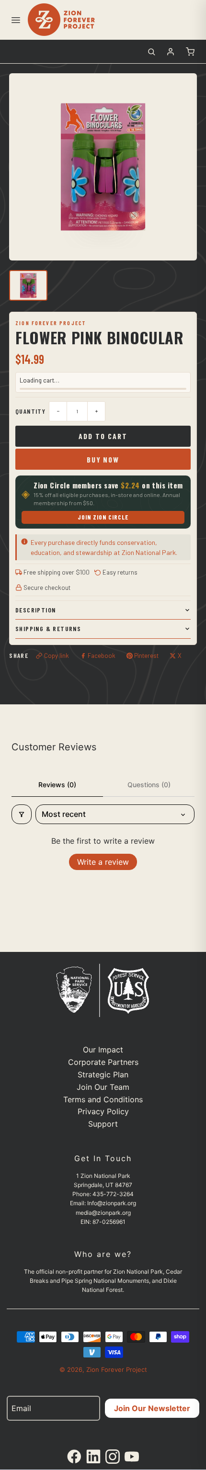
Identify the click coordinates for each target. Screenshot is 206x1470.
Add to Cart (103, 436)
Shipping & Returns (48, 628)
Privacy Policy (103, 1111)
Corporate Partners (103, 1062)
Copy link (56, 655)
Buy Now (103, 459)
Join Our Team (103, 1087)
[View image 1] (28, 285)
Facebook (101, 655)
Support (103, 1124)
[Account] (170, 52)
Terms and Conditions (103, 1099)
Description (35, 610)
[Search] (151, 52)
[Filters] (21, 814)
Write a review (103, 862)
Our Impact (103, 1049)
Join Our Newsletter (152, 1408)
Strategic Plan (103, 1074)
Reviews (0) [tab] (57, 784)
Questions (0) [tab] (149, 784)
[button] (15, 19)
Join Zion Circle (103, 517)
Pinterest (146, 655)
